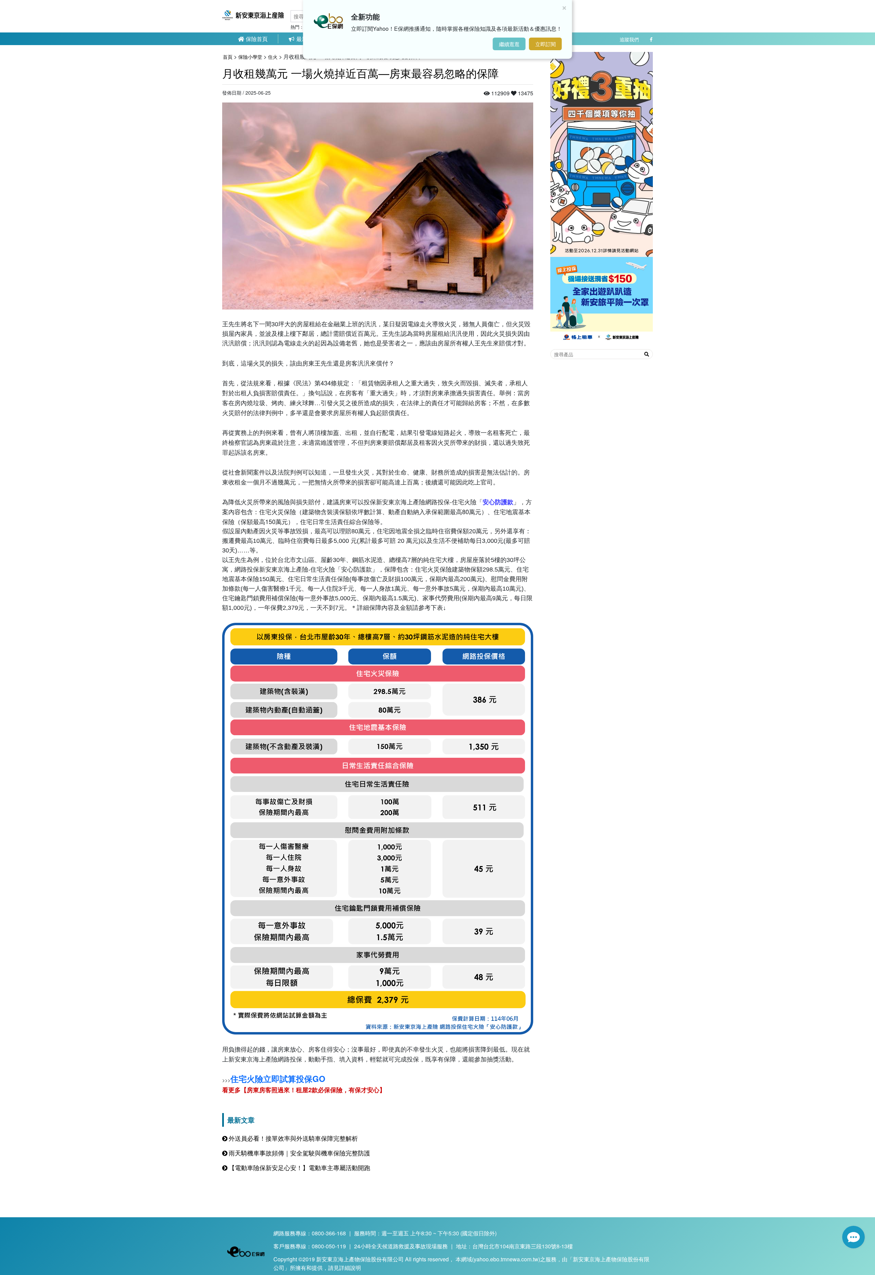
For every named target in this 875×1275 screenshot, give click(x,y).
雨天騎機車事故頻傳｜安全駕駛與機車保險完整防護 (299, 1152)
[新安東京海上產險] (253, 18)
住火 (273, 56)
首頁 (227, 56)
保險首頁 (256, 39)
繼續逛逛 (509, 43)
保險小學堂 (250, 56)
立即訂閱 (545, 43)
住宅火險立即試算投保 (277, 1078)
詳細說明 (350, 1268)
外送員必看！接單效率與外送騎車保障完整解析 (293, 1138)
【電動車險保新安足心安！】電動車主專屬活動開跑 (299, 1167)
